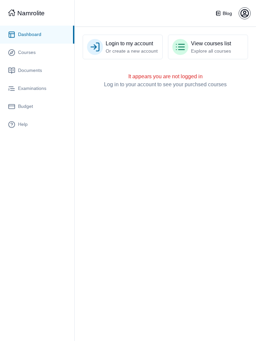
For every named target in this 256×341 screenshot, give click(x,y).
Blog (227, 13)
